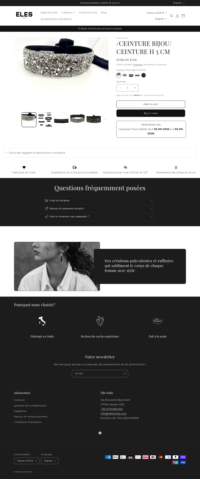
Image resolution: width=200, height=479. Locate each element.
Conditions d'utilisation (28, 422)
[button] (68, 12)
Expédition (20, 411)
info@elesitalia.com (114, 413)
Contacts (19, 400)
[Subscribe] (124, 373)
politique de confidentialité (30, 405)
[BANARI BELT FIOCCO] (131, 75)
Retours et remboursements (31, 416)
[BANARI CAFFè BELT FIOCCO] (143, 75)
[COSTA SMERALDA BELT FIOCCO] (125, 75)
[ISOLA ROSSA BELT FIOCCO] (137, 75)
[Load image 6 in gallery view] (93, 119)
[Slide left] (17, 119)
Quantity (121, 81)
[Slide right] (105, 119)
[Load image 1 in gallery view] (29, 119)
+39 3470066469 (112, 409)
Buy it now (151, 113)
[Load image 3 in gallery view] (61, 119)
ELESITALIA (27, 472)
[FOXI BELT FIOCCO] (118, 75)
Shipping (137, 64)
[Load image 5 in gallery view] (77, 119)
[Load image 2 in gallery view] (45, 119)
